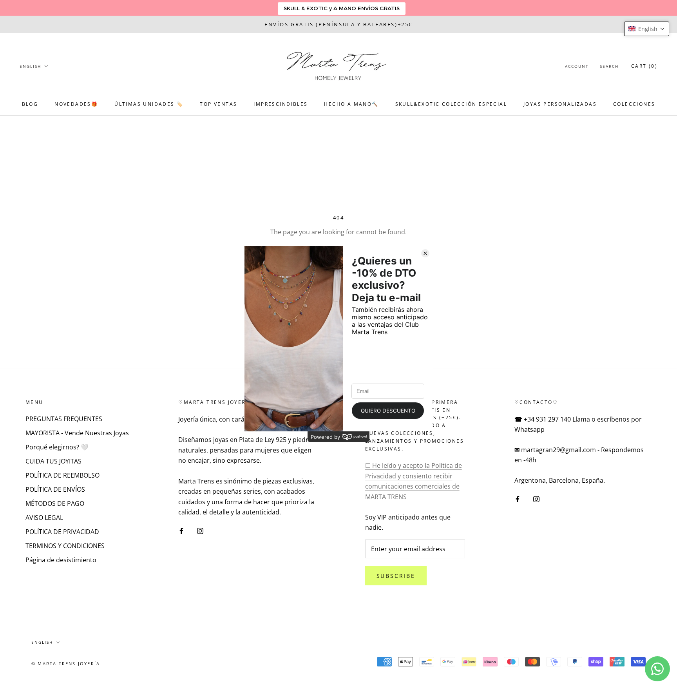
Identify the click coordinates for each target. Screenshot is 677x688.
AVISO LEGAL (44, 517)
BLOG (30, 104)
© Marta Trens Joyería (65, 663)
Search (609, 66)
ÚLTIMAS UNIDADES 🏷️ (148, 104)
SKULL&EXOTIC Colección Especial (451, 104)
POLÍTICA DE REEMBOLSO (62, 475)
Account (577, 66)
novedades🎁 (76, 104)
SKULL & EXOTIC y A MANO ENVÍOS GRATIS (342, 8)
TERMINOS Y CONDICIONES (65, 545)
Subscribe (396, 575)
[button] (647, 29)
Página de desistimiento (60, 560)
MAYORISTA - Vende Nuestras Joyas (77, 433)
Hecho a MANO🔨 (351, 104)
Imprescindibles (280, 104)
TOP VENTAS (218, 104)
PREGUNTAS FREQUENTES (63, 419)
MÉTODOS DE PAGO (54, 503)
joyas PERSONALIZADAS (560, 104)
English (30, 66)
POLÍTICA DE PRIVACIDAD (62, 531)
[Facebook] (181, 530)
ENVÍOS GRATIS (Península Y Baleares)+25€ (338, 24)
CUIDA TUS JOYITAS (53, 461)
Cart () (644, 66)
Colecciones (634, 104)
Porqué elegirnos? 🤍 (57, 447)
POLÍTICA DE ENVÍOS (55, 489)
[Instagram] (200, 530)
